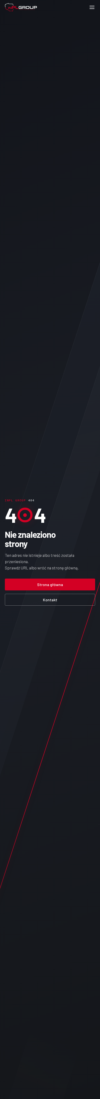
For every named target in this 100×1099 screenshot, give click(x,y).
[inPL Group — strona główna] (21, 7)
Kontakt (50, 599)
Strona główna (50, 584)
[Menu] (92, 7)
